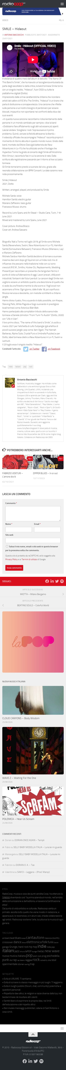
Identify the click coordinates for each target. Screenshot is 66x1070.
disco (24, 942)
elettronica (34, 942)
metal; (40, 951)
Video (5, 20)
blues (18, 938)
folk (44, 942)
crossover (7, 942)
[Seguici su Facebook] (47, 581)
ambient (6, 938)
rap (15, 960)
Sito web (9, 535)
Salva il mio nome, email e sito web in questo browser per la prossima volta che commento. (31, 548)
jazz (17, 951)
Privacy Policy (11, 559)
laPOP (28, 951)
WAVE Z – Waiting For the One (19, 777)
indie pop (51, 947)
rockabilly (43, 960)
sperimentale (9, 964)
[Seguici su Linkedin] (52, 581)
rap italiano (21, 960)
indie (10, 367)
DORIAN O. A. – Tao (25, 865)
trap (32, 964)
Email (37, 524)
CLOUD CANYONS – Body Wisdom (20, 718)
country (55, 938)
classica (48, 938)
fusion (56, 942)
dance (17, 942)
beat (12, 938)
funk (50, 942)
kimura (22, 952)
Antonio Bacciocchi (14, 35)
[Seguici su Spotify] (62, 581)
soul (54, 960)
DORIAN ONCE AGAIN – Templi (29, 840)
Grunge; (13, 946)
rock (30, 367)
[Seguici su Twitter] (57, 581)
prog (44, 956)
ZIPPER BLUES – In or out (45, 473)
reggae (28, 960)
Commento (11, 503)
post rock (37, 956)
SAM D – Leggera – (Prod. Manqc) (33, 872)
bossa (23, 938)
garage (5, 947)
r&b (10, 960)
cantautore (35, 937)
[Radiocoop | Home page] (18, 3)
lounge (34, 951)
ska (49, 960)
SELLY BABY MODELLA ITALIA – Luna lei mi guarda (38, 847)
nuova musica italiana (14, 955)
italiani (18, 367)
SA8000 (6, 897)
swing (27, 964)
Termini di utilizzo (29, 559)
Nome (8, 524)
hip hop (33, 946)
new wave (52, 951)
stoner (21, 964)
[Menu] (62, 4)
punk (5, 960)
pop (24, 367)
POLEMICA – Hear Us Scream (18, 818)
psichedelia (53, 955)
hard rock (23, 946)
